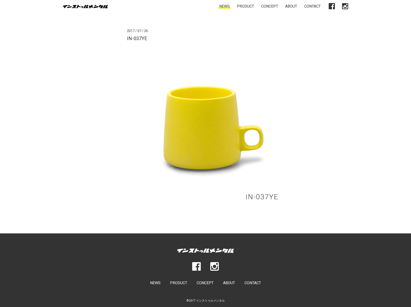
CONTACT (312, 6)
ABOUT (291, 6)
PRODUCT (245, 6)
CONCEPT (269, 6)
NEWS (224, 6)
